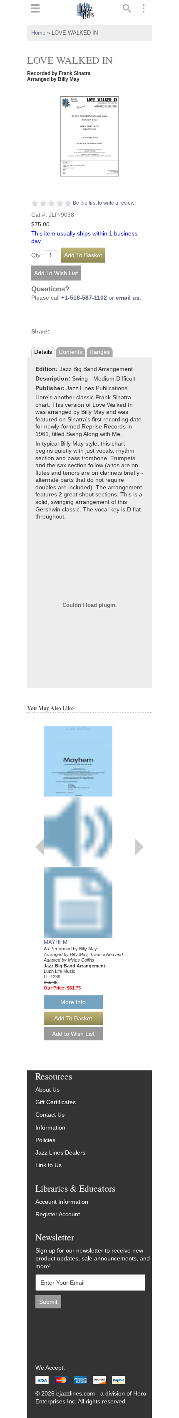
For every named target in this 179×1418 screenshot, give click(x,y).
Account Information (61, 1202)
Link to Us (48, 1165)
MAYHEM (55, 942)
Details (43, 352)
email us (127, 298)
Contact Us (50, 1115)
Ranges (100, 352)
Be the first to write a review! (104, 203)
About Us (47, 1090)
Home (38, 33)
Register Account (57, 1214)
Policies (45, 1140)
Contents (70, 352)
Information (50, 1128)
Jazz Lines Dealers (60, 1153)
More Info (73, 1002)
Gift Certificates (55, 1102)
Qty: (36, 255)
